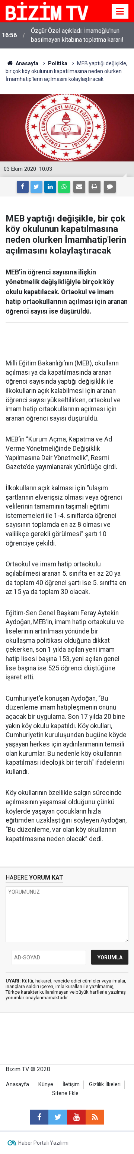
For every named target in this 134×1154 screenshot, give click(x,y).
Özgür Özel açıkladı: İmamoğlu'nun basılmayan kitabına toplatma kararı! (77, 35)
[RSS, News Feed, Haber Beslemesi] (95, 1117)
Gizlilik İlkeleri (105, 1084)
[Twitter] (36, 187)
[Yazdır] (94, 187)
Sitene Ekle (65, 1093)
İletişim (71, 1084)
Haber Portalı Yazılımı (43, 1143)
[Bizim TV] (47, 10)
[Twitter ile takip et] (57, 1117)
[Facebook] (23, 187)
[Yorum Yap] (110, 187)
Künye (45, 1084)
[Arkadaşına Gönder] (79, 187)
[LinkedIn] (50, 187)
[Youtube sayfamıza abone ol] (76, 1117)
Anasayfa (17, 1084)
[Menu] (120, 11)
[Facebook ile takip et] (39, 1117)
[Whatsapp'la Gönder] (64, 187)
